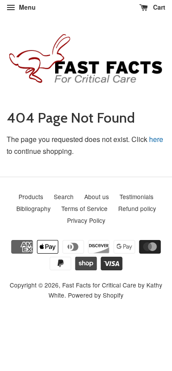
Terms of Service (84, 208)
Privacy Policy (86, 220)
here (156, 139)
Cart (158, 7)
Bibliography (33, 208)
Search (64, 196)
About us (96, 196)
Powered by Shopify (95, 295)
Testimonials (136, 196)
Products (31, 196)
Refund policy (137, 208)
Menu (26, 7)
